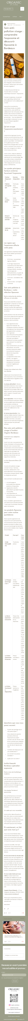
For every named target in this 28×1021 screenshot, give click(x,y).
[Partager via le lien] (8, 908)
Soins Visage (7, 904)
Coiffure (15, 16)
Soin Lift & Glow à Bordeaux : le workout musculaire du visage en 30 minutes (13, 936)
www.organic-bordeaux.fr (14, 1012)
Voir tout (22, 918)
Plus (21, 16)
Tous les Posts (6, 16)
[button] (14, 260)
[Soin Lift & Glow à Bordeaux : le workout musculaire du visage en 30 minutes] (14, 927)
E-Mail (3, 972)
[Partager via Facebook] (4, 908)
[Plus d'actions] (23, 24)
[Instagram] (10, 1005)
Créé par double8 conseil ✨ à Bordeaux (13, 1019)
